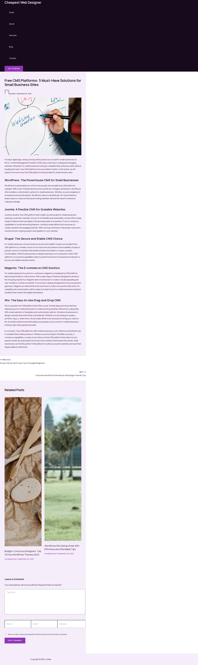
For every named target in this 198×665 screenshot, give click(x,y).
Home (11, 12)
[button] (14, 69)
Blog (11, 47)
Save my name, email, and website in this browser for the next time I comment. (37, 634)
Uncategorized (10, 559)
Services (13, 35)
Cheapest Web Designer (23, 2)
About (11, 24)
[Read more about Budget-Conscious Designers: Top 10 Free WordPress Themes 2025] (23, 545)
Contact (12, 58)
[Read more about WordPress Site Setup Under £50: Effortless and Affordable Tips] (62, 540)
